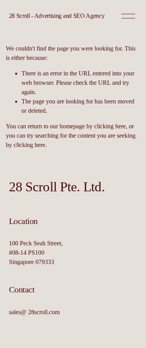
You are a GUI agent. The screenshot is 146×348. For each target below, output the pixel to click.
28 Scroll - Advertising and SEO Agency (57, 15)
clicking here (110, 126)
